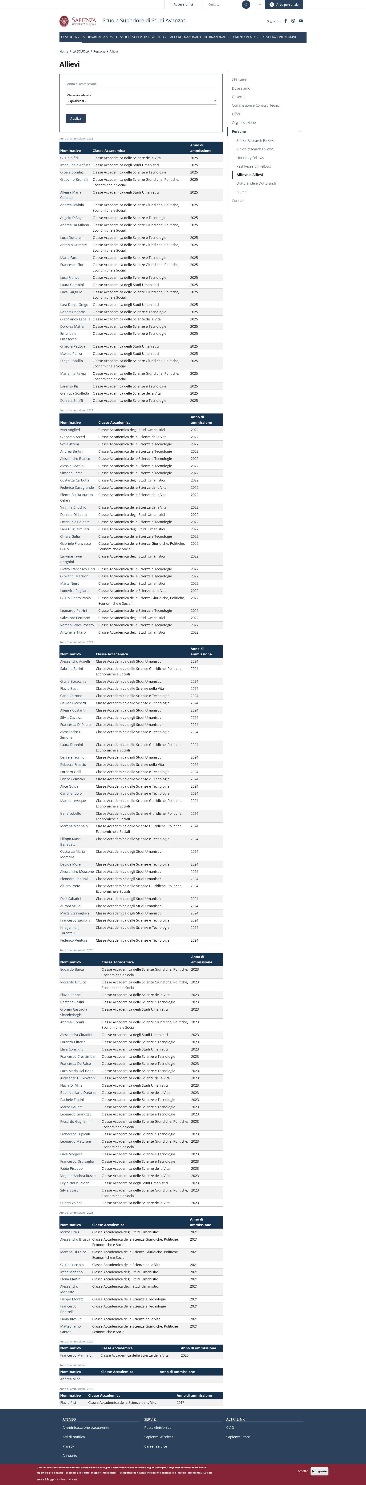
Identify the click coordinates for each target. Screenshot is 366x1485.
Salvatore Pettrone (75, 617)
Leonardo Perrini (73, 610)
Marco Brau (69, 1232)
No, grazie (319, 1471)
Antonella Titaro (73, 632)
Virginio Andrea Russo (78, 1175)
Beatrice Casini (72, 1002)
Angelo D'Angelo (73, 217)
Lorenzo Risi (70, 386)
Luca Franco (69, 277)
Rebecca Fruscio (73, 764)
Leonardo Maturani (75, 1141)
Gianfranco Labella (75, 319)
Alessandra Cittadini (76, 1034)
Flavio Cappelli (71, 994)
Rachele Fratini (72, 1099)
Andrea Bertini (71, 451)
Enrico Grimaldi (72, 779)
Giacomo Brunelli (74, 179)
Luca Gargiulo (71, 292)
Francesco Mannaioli (76, 1355)
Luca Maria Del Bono (77, 1070)
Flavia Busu (69, 688)
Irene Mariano (71, 1272)
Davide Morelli (71, 864)
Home (63, 51)
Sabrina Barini (71, 668)
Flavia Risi (68, 1402)
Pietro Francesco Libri (77, 569)
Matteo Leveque (73, 800)
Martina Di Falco (73, 1252)
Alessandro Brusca (75, 1239)
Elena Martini (70, 1279)
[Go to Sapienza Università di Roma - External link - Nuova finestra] (81, 21)
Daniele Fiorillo (72, 757)
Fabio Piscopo (71, 1168)
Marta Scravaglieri (74, 913)
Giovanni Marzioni (74, 576)
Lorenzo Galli (70, 771)
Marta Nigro (69, 583)
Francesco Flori (72, 264)
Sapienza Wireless (158, 1437)
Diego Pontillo (71, 360)
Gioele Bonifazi (72, 172)
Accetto (302, 1471)
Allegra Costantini (74, 710)
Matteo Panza (71, 353)
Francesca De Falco (75, 1063)
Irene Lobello (70, 813)
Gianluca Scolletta (74, 393)
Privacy (68, 1446)
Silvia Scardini (71, 1190)
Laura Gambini (72, 284)
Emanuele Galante (75, 522)
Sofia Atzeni (69, 444)
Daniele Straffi (71, 400)
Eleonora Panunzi (74, 878)
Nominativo (70, 150)
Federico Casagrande (77, 487)
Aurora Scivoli (71, 906)
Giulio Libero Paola (75, 598)
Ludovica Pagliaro (74, 590)
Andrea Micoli (71, 1379)
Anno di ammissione (82, 84)
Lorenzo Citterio (73, 1042)
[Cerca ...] (246, 4)
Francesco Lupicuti (75, 1134)
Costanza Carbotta (74, 480)
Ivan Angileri (70, 429)
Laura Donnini (71, 744)
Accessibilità (183, 4)
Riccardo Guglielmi (75, 1121)
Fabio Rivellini (71, 1319)
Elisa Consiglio (71, 1049)
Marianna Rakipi (73, 373)
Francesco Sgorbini (75, 920)
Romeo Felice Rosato (77, 625)
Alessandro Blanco (75, 458)
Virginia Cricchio (73, 507)
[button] (258, 4)
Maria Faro (68, 257)
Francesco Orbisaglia (77, 1161)
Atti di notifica (74, 1437)
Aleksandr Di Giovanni (78, 1078)
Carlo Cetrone (71, 695)
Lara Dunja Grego (74, 304)
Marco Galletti (71, 1107)
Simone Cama (71, 473)
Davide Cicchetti (73, 703)
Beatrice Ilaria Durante (78, 1092)
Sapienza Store (238, 1437)
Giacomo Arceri (72, 436)
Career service (155, 1446)
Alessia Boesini (72, 466)
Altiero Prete (70, 886)
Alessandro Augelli (75, 661)
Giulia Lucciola (72, 1264)
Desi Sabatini (70, 898)
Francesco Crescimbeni (78, 1056)
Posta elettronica (157, 1427)
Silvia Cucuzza (71, 717)
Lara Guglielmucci (74, 529)
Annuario (70, 1455)
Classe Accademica (79, 95)
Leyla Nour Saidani (75, 1183)
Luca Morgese (71, 1154)
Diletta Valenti (71, 1202)
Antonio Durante (73, 244)
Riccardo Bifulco (73, 982)
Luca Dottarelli (71, 237)
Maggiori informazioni (61, 1479)
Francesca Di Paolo (75, 724)
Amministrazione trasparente (86, 1427)
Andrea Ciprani (72, 1022)
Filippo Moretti (72, 1299)
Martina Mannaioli (75, 826)
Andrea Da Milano (74, 225)
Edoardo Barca (72, 969)
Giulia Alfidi (69, 158)
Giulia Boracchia (73, 681)
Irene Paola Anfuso (75, 165)
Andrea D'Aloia (72, 205)
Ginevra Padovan (73, 346)
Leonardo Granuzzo (76, 1114)
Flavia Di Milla (71, 1085)
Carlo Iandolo (71, 793)
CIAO (230, 1427)
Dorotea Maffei (72, 326)
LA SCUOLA (80, 51)
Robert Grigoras (73, 312)
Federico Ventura (73, 940)
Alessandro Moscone (77, 871)
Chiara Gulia (70, 536)
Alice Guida (69, 786)
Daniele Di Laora (73, 514)
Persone (99, 51)
